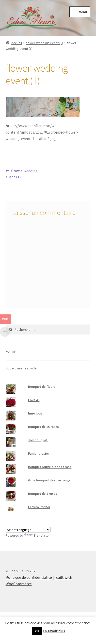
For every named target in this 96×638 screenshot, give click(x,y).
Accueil (16, 43)
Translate (40, 535)
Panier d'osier (38, 453)
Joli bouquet (38, 440)
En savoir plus (54, 631)
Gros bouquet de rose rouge (49, 480)
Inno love (35, 413)
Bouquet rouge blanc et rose (49, 467)
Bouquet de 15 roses (43, 426)
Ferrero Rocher (39, 507)
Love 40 (33, 400)
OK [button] (37, 631)
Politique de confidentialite (29, 577)
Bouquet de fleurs (41, 386)
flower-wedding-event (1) (44, 43)
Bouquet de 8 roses (42, 493)
